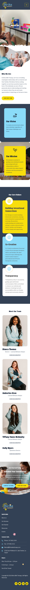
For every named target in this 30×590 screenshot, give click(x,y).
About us (4, 518)
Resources (4, 528)
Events (3, 531)
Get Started (5, 524)
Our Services (5, 521)
